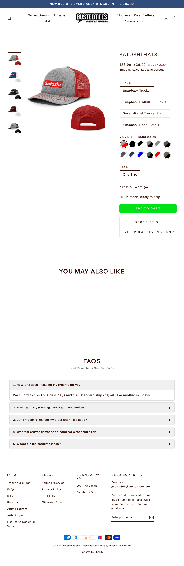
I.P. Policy (48, 495)
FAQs (11, 489)
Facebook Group (88, 492)
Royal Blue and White (141, 155)
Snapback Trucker (137, 90)
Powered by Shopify (92, 552)
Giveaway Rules (53, 502)
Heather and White (158, 144)
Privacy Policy (51, 489)
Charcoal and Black (167, 144)
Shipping (125, 69)
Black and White (141, 144)
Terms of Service (53, 483)
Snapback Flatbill (136, 102)
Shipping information (148, 231)
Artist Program (17, 509)
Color (137, 136)
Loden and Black (167, 155)
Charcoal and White (123, 155)
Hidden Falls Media (120, 545)
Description (148, 222)
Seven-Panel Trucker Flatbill (145, 113)
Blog (10, 495)
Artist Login (15, 515)
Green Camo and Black (149, 155)
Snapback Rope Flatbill (141, 125)
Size (123, 166)
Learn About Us (87, 485)
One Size (130, 174)
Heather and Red (123, 144)
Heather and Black (149, 144)
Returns (12, 502)
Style (125, 82)
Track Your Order (18, 483)
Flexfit (161, 102)
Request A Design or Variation (21, 524)
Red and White (158, 155)
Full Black (132, 144)
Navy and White (132, 155)
